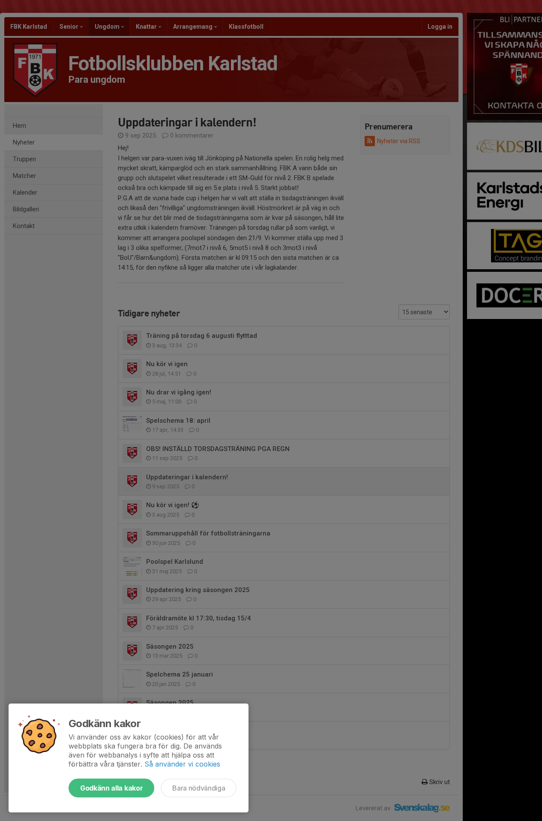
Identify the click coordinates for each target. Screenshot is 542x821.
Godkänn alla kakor (111, 788)
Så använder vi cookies (182, 764)
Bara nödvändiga (198, 788)
